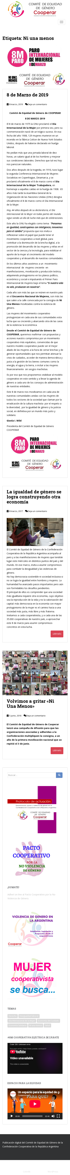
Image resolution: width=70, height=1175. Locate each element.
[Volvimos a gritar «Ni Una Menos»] (35, 673)
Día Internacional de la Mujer (22, 1020)
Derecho (13, 1016)
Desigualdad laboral (29, 1016)
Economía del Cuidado (48, 1020)
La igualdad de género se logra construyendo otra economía (34, 497)
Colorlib (26, 1171)
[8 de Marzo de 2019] (35, 66)
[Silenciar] (53, 1116)
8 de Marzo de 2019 (27, 95)
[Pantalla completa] (58, 1116)
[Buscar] (59, 775)
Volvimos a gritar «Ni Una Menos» (30, 703)
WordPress (53, 1171)
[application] (35, 1058)
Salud (47, 1025)
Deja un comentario (37, 104)
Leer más (57, 633)
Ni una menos (35, 1025)
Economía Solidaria (17, 1025)
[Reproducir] (11, 1116)
